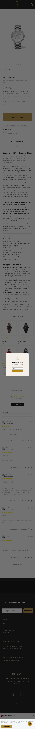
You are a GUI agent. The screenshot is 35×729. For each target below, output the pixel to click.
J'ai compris (6, 726)
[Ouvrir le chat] (30, 724)
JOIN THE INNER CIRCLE (17, 371)
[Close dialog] (28, 354)
